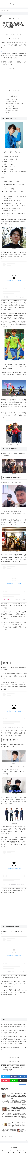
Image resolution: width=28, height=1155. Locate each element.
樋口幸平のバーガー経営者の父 (15, 103)
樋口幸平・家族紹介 (11, 101)
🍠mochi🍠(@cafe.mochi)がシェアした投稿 (14, 599)
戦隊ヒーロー (9, 1067)
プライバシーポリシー (7, 1150)
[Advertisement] (14, 78)
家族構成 (23, 1065)
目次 (12, 96)
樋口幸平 (5, 1069)
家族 (18, 1065)
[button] (26, 10)
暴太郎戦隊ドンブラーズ (19, 1067)
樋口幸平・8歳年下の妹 (12, 110)
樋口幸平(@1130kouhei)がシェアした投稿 (14, 297)
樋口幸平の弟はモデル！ (13, 108)
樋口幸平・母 (10, 106)
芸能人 (4, 1065)
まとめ (7, 112)
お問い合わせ (20, 1150)
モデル (9, 1065)
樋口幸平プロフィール (11, 99)
